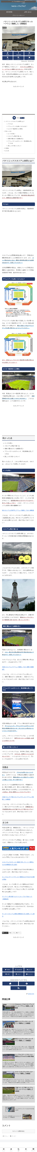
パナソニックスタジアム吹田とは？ (15, 121)
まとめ (7, 150)
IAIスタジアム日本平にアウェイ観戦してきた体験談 (18, 510)
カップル (13, 932)
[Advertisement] (18, 100)
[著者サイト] (10, 983)
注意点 (7, 148)
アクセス (10, 124)
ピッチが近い (11, 133)
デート (19, 932)
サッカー (6, 932)
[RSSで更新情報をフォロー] (18, 988)
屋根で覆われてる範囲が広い (16, 138)
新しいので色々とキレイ (14, 145)
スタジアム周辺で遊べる (14, 136)
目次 (18, 118)
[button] (33, 540)
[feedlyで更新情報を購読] (27, 983)
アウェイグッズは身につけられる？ (17, 126)
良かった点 (8, 131)
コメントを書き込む (18, 1131)
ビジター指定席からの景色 (15, 128)
